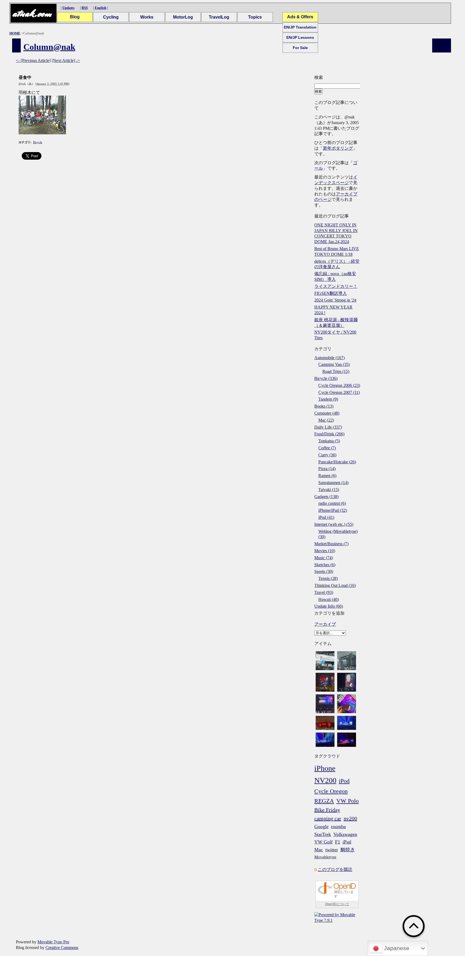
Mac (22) (326, 420)
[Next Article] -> (66, 60)
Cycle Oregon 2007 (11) (339, 392)
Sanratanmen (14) (333, 482)
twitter (331, 849)
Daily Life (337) (328, 427)
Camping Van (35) (334, 364)
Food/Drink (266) (329, 434)
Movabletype (325, 857)
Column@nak (49, 47)
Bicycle (37, 142)
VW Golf (323, 842)
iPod (344, 781)
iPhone (324, 768)
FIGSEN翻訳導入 (330, 293)
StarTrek (322, 834)
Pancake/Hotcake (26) (337, 462)
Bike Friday (327, 810)
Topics (255, 17)
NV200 (325, 780)
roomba (338, 826)
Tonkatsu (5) (329, 441)
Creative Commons (61, 947)
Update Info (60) (328, 606)
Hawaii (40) (328, 599)
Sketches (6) (324, 564)
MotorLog (183, 17)
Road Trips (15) (335, 371)
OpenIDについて (337, 904)
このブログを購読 (335, 869)
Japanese (395, 948)
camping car (327, 818)
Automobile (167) (329, 357)
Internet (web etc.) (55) (333, 524)
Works (146, 17)
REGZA (324, 800)
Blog (75, 17)
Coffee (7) (327, 448)
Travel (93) (323, 592)
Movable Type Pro (53, 942)
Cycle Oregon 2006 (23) (339, 385)
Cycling (111, 17)
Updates (68, 8)
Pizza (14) (327, 468)
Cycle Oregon (331, 791)
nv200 (350, 818)
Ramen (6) (327, 475)
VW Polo (347, 800)
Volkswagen (345, 834)
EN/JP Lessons (300, 37)
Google (321, 826)
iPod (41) (326, 517)
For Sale (300, 47)
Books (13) (323, 406)
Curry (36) (327, 455)
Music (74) (323, 557)
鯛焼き (347, 849)
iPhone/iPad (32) (332, 510)
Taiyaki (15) (328, 489)
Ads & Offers (300, 17)
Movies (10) (324, 550)
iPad (347, 842)
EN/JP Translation (300, 27)
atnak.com (31, 13)
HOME (14, 33)
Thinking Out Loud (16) (335, 585)
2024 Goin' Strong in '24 (335, 300)
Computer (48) (326, 413)
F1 (337, 842)
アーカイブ (325, 624)
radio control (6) (332, 503)
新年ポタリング (338, 148)
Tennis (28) (328, 578)
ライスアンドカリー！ (335, 286)
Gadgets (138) (326, 496)
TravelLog (219, 17)
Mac (318, 849)
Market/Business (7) (331, 543)
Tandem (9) (328, 399)
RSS (85, 8)
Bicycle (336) (325, 378)
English (100, 8)
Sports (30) (323, 571)
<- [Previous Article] (33, 60)
